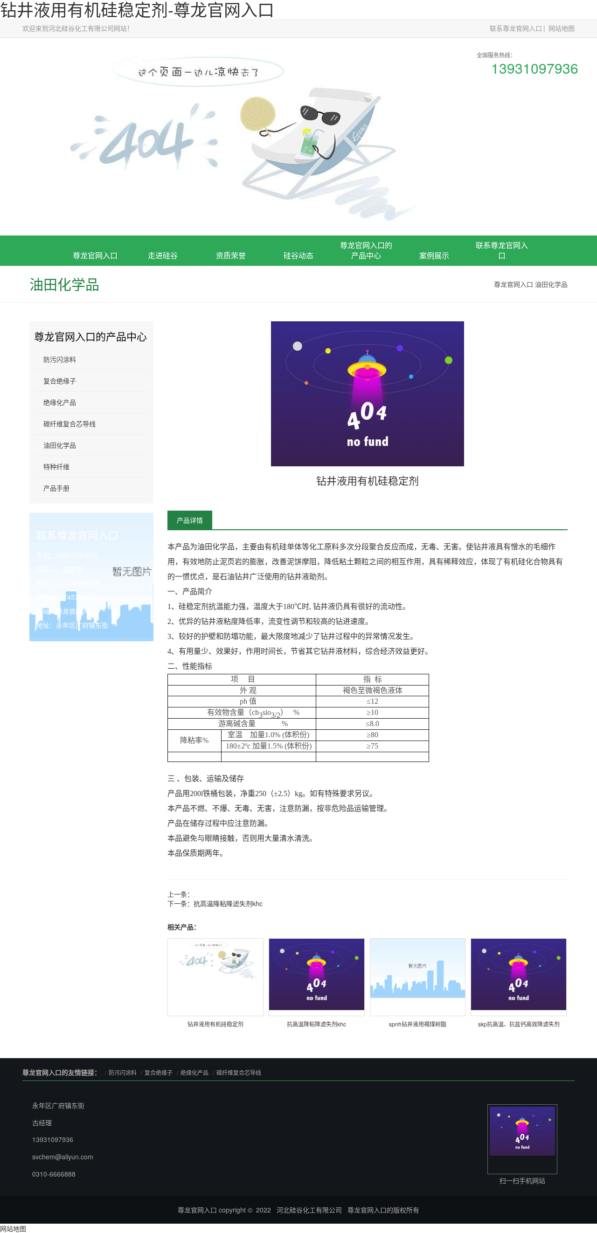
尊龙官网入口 (95, 255)
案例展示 (434, 255)
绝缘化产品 (59, 402)
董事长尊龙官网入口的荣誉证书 (231, 306)
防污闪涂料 (59, 359)
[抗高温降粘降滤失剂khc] (316, 973)
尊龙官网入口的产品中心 (366, 250)
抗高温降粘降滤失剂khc (228, 903)
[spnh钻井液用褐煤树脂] (417, 967)
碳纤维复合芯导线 (69, 423)
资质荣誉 (231, 255)
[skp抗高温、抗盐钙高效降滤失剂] (518, 973)
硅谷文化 (163, 320)
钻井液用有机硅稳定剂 (215, 1024)
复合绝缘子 (366, 310)
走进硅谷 (163, 255)
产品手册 (56, 487)
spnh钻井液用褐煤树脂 (417, 1024)
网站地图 (561, 28)
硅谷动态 (298, 255)
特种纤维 (56, 466)
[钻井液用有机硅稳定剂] (215, 959)
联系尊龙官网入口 (516, 28)
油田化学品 (551, 284)
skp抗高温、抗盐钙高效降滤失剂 (519, 1024)
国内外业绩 (434, 320)
